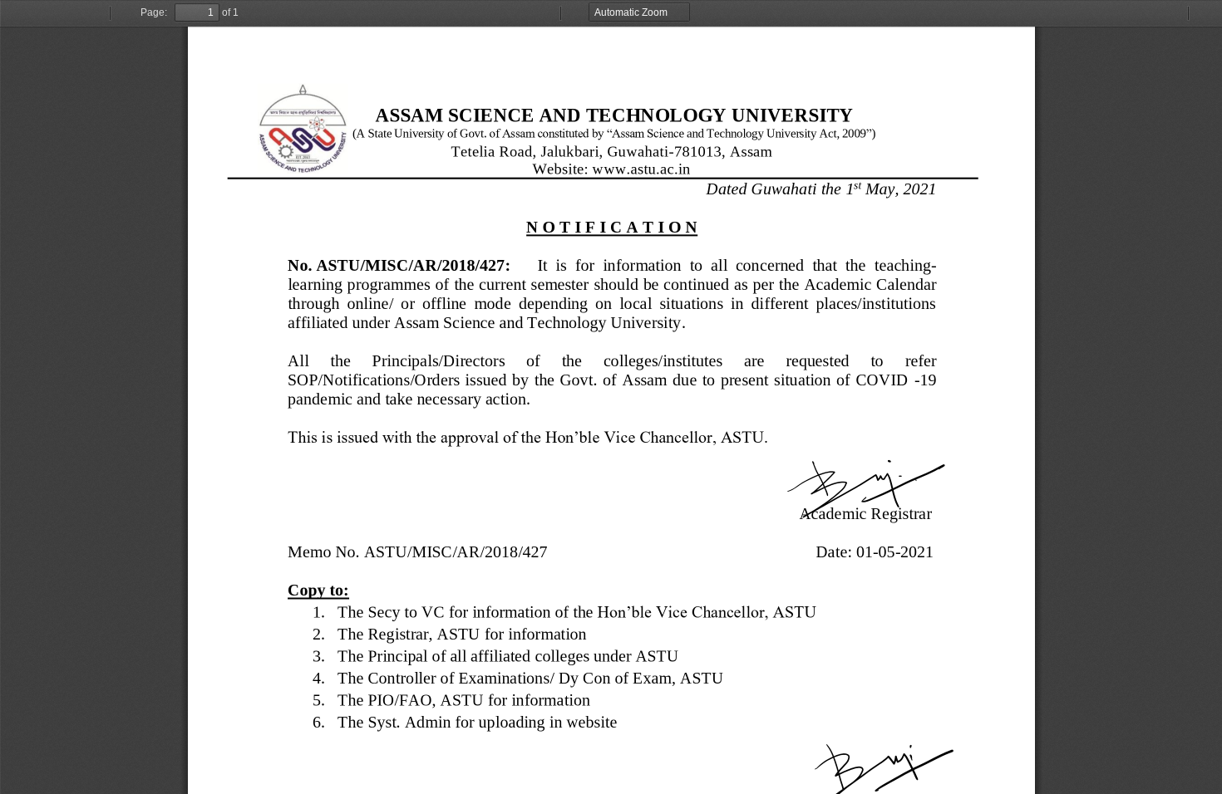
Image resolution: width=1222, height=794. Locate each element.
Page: (153, 12)
